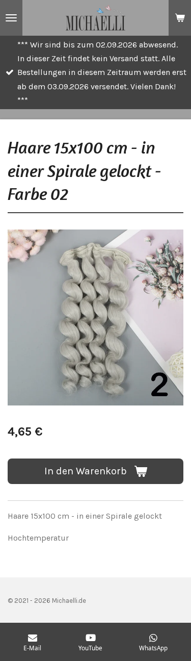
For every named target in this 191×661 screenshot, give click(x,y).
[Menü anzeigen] (11, 18)
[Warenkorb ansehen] (180, 18)
